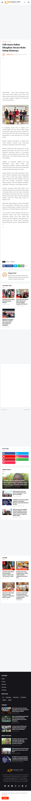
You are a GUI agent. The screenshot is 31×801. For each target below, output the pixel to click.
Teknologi (4, 690)
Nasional (4, 684)
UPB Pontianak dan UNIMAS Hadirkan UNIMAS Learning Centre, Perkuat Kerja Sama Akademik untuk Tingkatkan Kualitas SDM (20, 512)
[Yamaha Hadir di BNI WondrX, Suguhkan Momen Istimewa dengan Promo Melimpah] (6, 729)
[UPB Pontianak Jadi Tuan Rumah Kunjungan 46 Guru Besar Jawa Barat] (7, 494)
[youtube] (8, 456)
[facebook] (8, 453)
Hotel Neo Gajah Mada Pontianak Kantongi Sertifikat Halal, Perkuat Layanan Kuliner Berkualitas (22, 595)
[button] (2, 2)
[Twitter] (15, 266)
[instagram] (22, 456)
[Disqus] (15, 386)
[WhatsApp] (19, 266)
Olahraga (4, 687)
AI (3, 697)
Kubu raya (15, 697)
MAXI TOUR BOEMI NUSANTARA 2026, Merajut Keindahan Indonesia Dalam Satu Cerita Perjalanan (20, 719)
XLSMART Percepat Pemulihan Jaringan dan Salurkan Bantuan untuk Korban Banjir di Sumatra (21, 502)
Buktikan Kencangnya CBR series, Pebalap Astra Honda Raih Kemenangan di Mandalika (7, 322)
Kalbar (3, 678)
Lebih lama (26, 409)
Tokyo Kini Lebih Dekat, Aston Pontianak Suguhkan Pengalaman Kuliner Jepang (8, 595)
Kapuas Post (12, 273)
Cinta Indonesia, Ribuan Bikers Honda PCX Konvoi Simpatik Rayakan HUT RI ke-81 (22, 302)
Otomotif (12, 261)
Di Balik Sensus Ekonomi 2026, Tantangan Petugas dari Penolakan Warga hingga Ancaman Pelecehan (19, 741)
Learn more (4, 794)
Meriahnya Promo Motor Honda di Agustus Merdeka (8, 301)
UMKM (4, 700)
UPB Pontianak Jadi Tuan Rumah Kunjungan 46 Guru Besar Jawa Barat (19, 493)
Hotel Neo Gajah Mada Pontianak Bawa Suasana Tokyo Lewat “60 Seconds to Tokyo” (8, 574)
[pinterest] (8, 459)
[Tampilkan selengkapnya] (26, 266)
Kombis (3, 681)
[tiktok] (8, 462)
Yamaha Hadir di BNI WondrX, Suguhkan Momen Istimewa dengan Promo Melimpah (19, 728)
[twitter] (22, 453)
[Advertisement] (15, 22)
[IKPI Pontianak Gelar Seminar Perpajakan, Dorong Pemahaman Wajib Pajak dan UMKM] (6, 710)
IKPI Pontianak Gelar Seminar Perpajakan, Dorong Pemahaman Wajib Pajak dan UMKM (20, 710)
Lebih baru (4, 409)
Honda (9, 41)
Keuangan (8, 697)
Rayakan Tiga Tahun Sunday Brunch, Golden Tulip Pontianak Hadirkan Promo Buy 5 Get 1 (22, 574)
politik (9, 700)
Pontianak (23, 697)
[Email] (22, 266)
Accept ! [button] (5, 798)
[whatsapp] (22, 459)
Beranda (4, 41)
